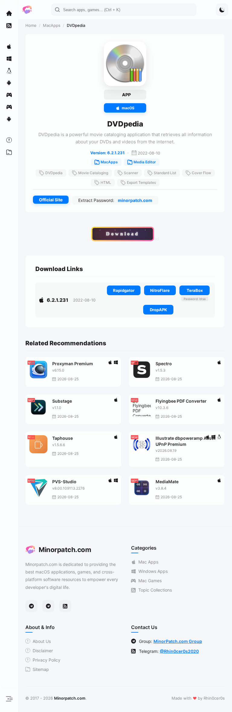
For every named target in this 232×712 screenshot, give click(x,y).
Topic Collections (155, 589)
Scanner (131, 173)
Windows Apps (153, 571)
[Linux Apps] (9, 70)
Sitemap (41, 669)
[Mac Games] (9, 95)
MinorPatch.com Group (177, 641)
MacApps (51, 25)
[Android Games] (9, 119)
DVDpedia (54, 173)
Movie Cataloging (93, 173)
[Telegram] (31, 606)
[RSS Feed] (65, 606)
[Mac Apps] (9, 46)
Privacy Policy (46, 660)
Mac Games (150, 580)
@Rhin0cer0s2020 (179, 651)
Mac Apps (148, 561)
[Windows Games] (9, 107)
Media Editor (145, 162)
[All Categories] (9, 152)
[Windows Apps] (9, 58)
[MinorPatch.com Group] (48, 606)
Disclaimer (43, 650)
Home (31, 25)
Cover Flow (201, 173)
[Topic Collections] (9, 25)
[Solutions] (9, 140)
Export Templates (141, 182)
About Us (42, 641)
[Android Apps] (9, 82)
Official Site (51, 199)
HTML (106, 182)
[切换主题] (222, 10)
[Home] (9, 13)
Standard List (165, 173)
